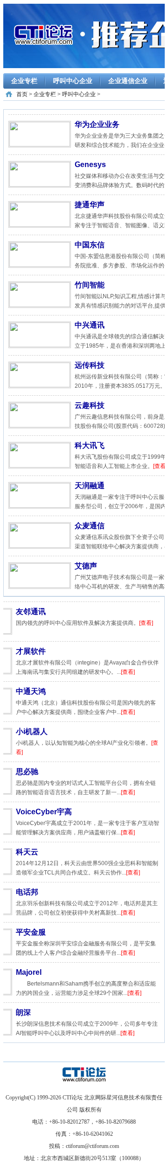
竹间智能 (90, 285)
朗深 (23, 1012)
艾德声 (86, 566)
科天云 (27, 852)
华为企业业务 (97, 124)
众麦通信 (90, 526)
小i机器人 (32, 731)
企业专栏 (24, 80)
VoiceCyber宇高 (44, 812)
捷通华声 (90, 205)
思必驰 (27, 772)
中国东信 (90, 245)
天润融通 (90, 486)
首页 (22, 94)
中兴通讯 (90, 325)
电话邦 (27, 892)
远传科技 (90, 365)
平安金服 (31, 932)
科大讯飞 (90, 445)
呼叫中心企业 (72, 80)
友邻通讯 (31, 611)
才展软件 (31, 651)
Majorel (29, 972)
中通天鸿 (31, 691)
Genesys (90, 164)
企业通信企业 (127, 80)
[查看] (160, 466)
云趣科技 (90, 405)
